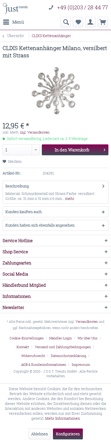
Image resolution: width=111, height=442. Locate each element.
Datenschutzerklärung (68, 355)
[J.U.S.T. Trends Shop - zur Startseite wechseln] (15, 8)
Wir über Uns (87, 338)
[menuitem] (13, 22)
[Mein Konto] (90, 22)
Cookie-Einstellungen (27, 338)
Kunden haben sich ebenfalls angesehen (40, 225)
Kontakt (23, 347)
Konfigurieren (68, 433)
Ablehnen (39, 433)
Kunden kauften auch (23, 211)
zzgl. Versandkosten (35, 132)
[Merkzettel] (78, 22)
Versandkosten (87, 321)
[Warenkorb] (103, 22)
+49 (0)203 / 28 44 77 (82, 7)
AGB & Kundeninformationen (43, 364)
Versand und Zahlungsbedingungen (63, 347)
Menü (18, 22)
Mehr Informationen (62, 418)
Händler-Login (60, 338)
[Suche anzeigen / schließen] (65, 22)
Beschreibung (17, 186)
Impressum (81, 364)
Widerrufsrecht (33, 355)
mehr (69, 198)
